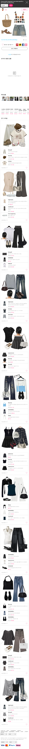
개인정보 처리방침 (4, 731)
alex (6, 9)
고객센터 (26, 731)
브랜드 (8, 730)
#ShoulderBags (13, 39)
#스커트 (3, 39)
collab (22, 731)
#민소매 (7, 39)
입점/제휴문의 (11, 731)
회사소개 (2, 732)
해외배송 (17, 731)
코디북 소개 (3, 730)
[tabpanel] (3, 105)
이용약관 (19, 730)
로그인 (9, 54)
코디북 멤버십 (13, 730)
